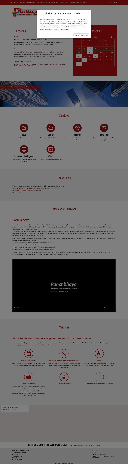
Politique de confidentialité (61, 29)
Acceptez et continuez (81, 35)
